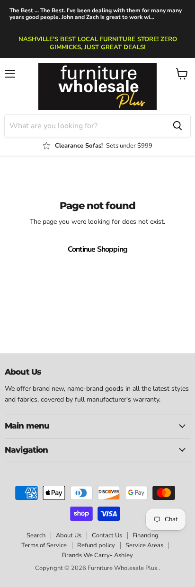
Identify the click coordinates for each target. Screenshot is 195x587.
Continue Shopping (98, 249)
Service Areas (144, 545)
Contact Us (107, 535)
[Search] (177, 126)
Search (36, 535)
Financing (146, 535)
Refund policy (96, 545)
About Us (68, 535)
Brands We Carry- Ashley (97, 555)
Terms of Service (44, 545)
